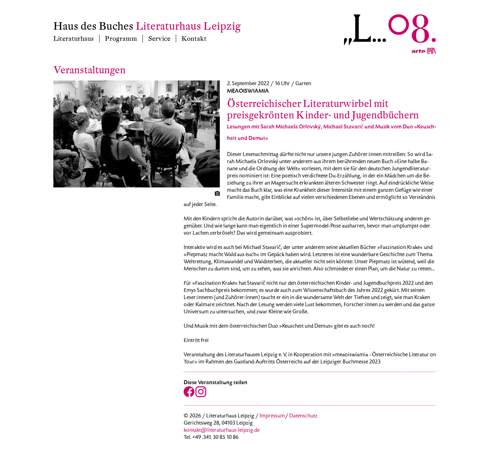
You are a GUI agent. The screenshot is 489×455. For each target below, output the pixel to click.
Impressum (272, 416)
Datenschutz (303, 416)
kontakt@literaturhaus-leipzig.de (222, 431)
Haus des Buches (93, 26)
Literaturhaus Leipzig (188, 26)
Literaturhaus (73, 39)
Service (159, 39)
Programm (121, 39)
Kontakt (194, 39)
